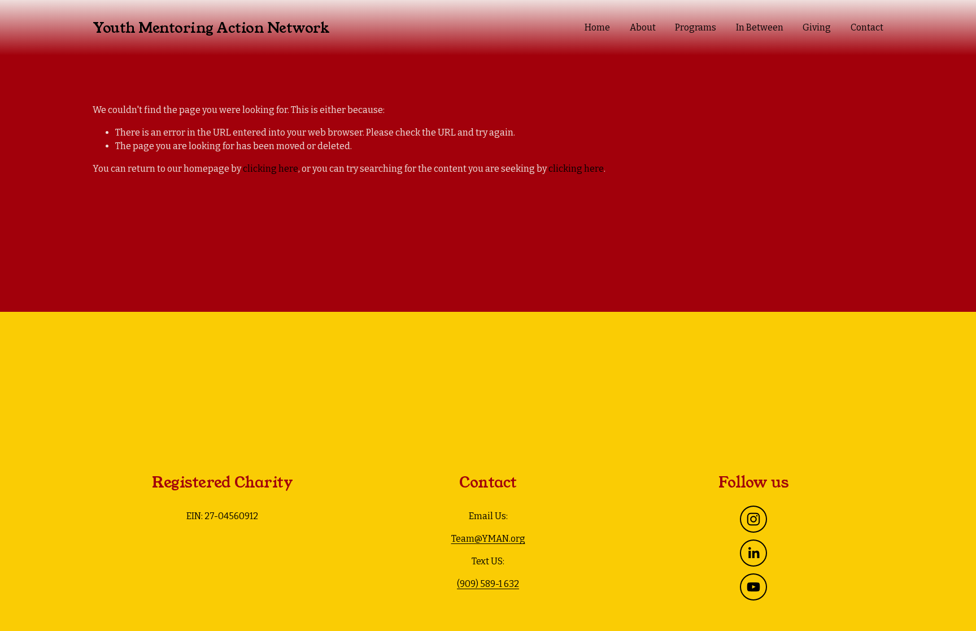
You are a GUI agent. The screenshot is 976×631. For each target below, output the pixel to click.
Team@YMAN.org (488, 538)
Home (597, 27)
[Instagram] (753, 519)
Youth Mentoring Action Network (211, 28)
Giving (817, 27)
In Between (759, 27)
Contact (867, 27)
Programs (695, 27)
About (643, 27)
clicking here (270, 168)
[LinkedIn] (753, 553)
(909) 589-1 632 (488, 583)
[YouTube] (753, 586)
